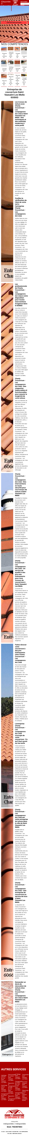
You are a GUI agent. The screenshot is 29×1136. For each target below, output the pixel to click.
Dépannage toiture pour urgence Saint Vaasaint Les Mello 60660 (25, 1095)
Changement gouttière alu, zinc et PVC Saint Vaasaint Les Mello (18, 1086)
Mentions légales (16, 1133)
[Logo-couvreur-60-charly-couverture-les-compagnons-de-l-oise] (11, 5)
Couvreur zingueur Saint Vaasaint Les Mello (24, 1084)
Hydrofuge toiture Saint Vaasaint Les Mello (4, 1088)
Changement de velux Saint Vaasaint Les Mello (18, 1095)
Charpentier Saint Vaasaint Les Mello (25, 1077)
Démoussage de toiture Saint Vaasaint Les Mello (11, 1077)
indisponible (5, 6)
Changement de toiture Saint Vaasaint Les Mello (4, 1096)
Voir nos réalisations (14, 22)
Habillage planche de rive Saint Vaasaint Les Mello (3, 1079)
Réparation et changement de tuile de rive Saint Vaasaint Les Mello (11, 1088)
